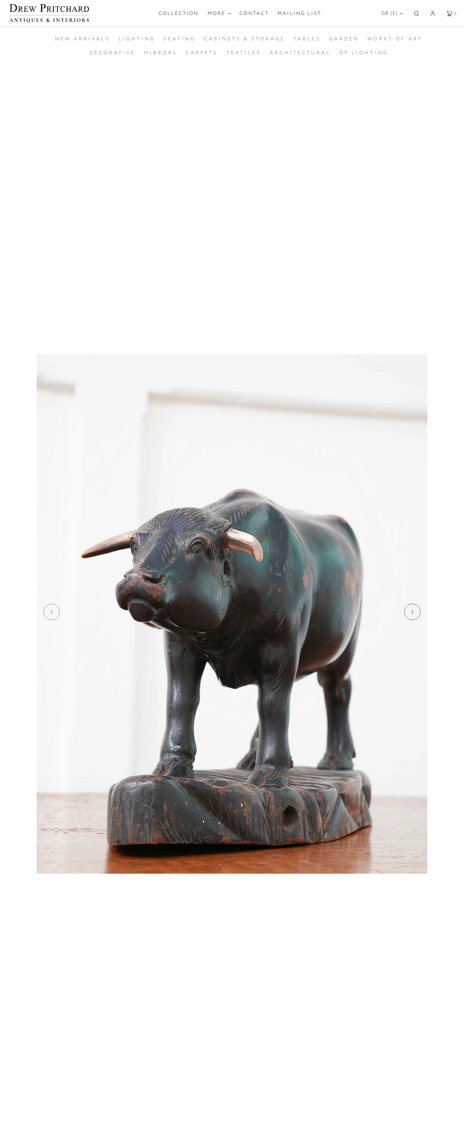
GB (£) (390, 13)
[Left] (51, 612)
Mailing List (299, 13)
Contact (254, 13)
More (216, 13)
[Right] (412, 612)
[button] (416, 13)
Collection (179, 13)
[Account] (432, 13)
